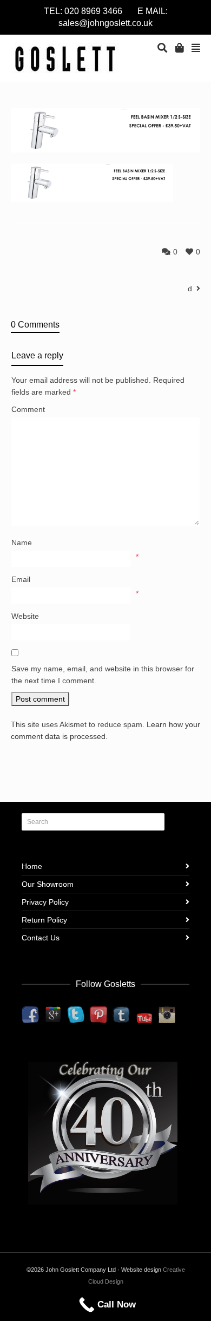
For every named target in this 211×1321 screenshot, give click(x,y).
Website (25, 616)
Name (21, 542)
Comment (28, 409)
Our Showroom (48, 884)
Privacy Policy (45, 902)
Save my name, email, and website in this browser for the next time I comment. (102, 674)
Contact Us (41, 937)
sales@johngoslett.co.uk (105, 23)
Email (20, 579)
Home (32, 866)
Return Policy (44, 919)
